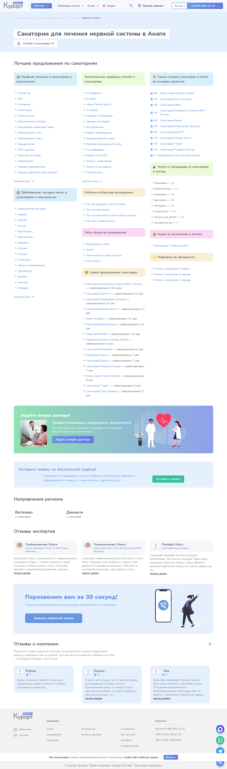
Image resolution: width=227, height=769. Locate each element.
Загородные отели (98, 244)
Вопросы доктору (91, 734)
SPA (20, 99)
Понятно (170, 757)
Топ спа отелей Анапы (100, 221)
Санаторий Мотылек (99, 349)
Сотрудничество (130, 746)
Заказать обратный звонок (54, 618)
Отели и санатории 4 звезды (172, 274)
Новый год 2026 (96, 155)
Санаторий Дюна (97, 361)
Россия (31, 17)
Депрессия (25, 271)
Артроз (22, 220)
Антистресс (25, 110)
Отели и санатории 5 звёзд (171, 269)
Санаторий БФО (96, 334)
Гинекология (26, 116)
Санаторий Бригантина (101, 324)
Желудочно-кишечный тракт (36, 127)
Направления (54, 734)
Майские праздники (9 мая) (103, 144)
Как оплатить (128, 734)
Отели (90, 250)
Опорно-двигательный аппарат (38, 172)
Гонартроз (24, 260)
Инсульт (23, 282)
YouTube (24, 735)
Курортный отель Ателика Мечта (107, 340)
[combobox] (180, 5)
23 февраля (93, 93)
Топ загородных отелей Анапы (105, 204)
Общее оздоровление (31, 167)
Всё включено (95, 127)
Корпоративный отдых (100, 138)
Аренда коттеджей (98, 121)
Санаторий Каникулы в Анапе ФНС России (114, 284)
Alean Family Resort (99, 104)
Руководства (88, 729)
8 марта (91, 99)
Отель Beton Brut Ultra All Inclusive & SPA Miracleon (117, 550)
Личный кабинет (153, 6)
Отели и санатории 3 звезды (172, 280)
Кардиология (26, 144)
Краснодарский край (52, 17)
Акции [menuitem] (111, 6)
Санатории (52, 740)
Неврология (25, 161)
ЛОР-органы (26, 150)
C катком (92, 110)
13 (172, 183)
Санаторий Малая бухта (101, 309)
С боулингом (94, 172)
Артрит (22, 214)
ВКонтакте (25, 729)
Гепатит (23, 254)
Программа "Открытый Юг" (171, 246)
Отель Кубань (95, 319)
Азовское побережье (99, 116)
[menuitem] (41, 5)
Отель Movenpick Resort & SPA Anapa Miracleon (46, 550)
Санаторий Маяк (96, 355)
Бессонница (25, 237)
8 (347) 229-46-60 (171, 740)
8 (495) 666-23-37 (203, 6)
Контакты (126, 740)
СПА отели (93, 261)
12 (176, 189)
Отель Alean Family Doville (103, 376)
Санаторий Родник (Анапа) (103, 366)
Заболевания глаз (29, 133)
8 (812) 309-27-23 (171, 734)
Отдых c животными (99, 161)
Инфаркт (23, 288)
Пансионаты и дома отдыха (103, 255)
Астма (22, 226)
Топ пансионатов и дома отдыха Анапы (111, 215)
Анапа (72, 17)
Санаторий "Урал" (98, 385)
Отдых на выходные (98, 167)
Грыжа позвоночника (31, 265)
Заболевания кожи (30, 138)
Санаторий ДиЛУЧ (98, 294)
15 (172, 200)
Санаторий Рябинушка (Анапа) (106, 299)
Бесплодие (24, 231)
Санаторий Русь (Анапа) (101, 391)
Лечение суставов (29, 155)
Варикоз (23, 243)
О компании (127, 729)
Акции (50, 729)
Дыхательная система (32, 121)
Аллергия (24, 104)
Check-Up (24, 93)
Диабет (22, 277)
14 (174, 211)
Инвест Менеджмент (99, 133)
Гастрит (23, 248)
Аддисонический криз (32, 209)
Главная (18, 17)
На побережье (95, 150)
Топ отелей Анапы (98, 210)
